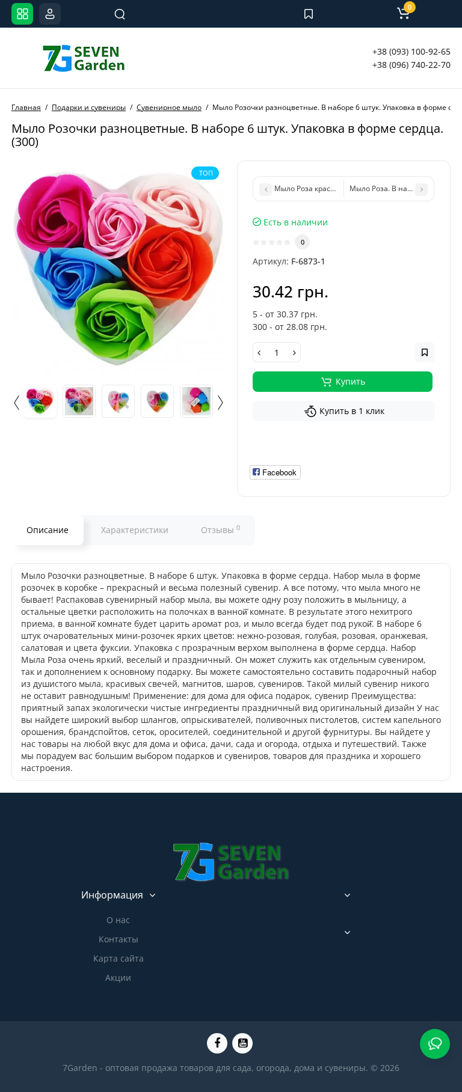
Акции (118, 977)
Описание (47, 529)
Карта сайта (118, 958)
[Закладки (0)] (308, 14)
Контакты (118, 939)
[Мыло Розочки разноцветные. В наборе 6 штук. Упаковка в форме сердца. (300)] (118, 267)
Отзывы (220, 529)
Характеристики (134, 529)
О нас (118, 920)
